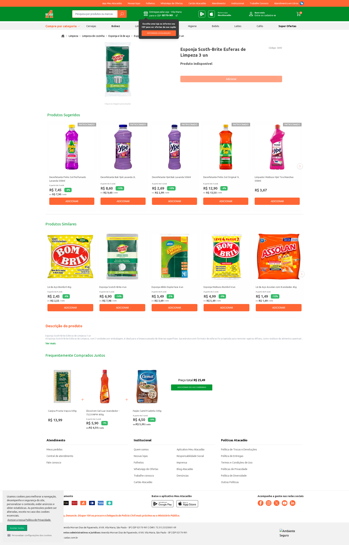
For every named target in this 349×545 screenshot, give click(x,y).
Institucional (237, 3)
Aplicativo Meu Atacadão (190, 449)
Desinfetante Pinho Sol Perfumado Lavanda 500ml (67, 179)
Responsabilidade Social (190, 456)
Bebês (215, 26)
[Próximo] (300, 166)
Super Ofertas (287, 26)
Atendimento (219, 3)
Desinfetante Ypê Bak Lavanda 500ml (171, 177)
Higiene (192, 26)
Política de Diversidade (234, 475)
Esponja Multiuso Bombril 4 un (219, 287)
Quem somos (141, 449)
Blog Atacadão (185, 469)
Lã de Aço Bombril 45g (59, 287)
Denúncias (183, 475)
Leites (237, 26)
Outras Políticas (230, 482)
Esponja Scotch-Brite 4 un (113, 287)
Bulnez (115, 26)
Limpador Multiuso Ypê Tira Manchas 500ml (274, 179)
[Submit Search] (122, 14)
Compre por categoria (61, 26)
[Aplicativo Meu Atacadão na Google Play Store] (201, 14)
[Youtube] (284, 503)
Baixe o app (224, 14)
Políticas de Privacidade (234, 469)
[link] (63, 36)
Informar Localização (159, 33)
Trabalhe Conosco (259, 3)
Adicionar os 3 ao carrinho (191, 387)
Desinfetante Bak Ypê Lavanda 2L (118, 177)
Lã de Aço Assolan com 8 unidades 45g (276, 287)
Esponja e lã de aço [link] (119, 36)
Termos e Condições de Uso (236, 462)
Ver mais (50, 343)
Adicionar (231, 79)
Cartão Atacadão (197, 3)
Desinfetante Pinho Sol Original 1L (221, 177)
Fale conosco (54, 462)
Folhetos (150, 3)
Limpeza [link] (73, 36)
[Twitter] (276, 503)
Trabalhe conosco (144, 475)
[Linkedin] (292, 503)
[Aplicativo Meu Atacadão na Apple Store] (211, 14)
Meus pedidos (55, 449)
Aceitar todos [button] (17, 528)
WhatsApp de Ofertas (172, 3)
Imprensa (182, 462)
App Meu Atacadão (112, 3)
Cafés (260, 26)
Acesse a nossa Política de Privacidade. (29, 519)
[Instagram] (268, 503)
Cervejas (91, 26)
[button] (29, 535)
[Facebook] (260, 503)
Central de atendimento (60, 456)
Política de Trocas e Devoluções (239, 449)
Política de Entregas (232, 456)
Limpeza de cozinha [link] (93, 36)
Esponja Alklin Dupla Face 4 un (167, 287)
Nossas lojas (134, 3)
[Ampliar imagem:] (118, 69)
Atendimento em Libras (286, 3)
